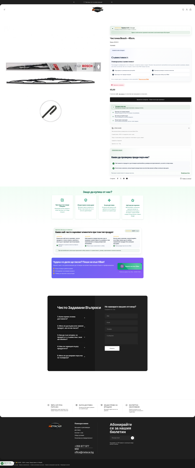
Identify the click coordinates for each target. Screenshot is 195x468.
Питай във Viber (185, 173)
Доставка (78, 430)
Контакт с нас (79, 433)
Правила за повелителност (24, 464)
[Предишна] (74, 2)
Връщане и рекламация (82, 427)
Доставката (122, 94)
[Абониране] (132, 437)
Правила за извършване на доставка (52, 464)
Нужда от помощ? (186, 178)
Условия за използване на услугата (37, 464)
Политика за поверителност (83, 438)
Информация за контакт (65, 464)
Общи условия (79, 435)
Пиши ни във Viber (144, 79)
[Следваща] (111, 2)
